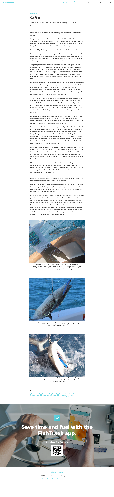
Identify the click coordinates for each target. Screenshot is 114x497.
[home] (8, 2)
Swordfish (63, 395)
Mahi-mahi (46, 395)
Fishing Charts (82, 2)
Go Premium (69, 2)
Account (108, 2)
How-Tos (33, 13)
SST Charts (91, 2)
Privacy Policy (56, 479)
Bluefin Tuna (35, 395)
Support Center (67, 479)
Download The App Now (57, 442)
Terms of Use (46, 479)
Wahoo (71, 395)
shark (54, 395)
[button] (99, 2)
